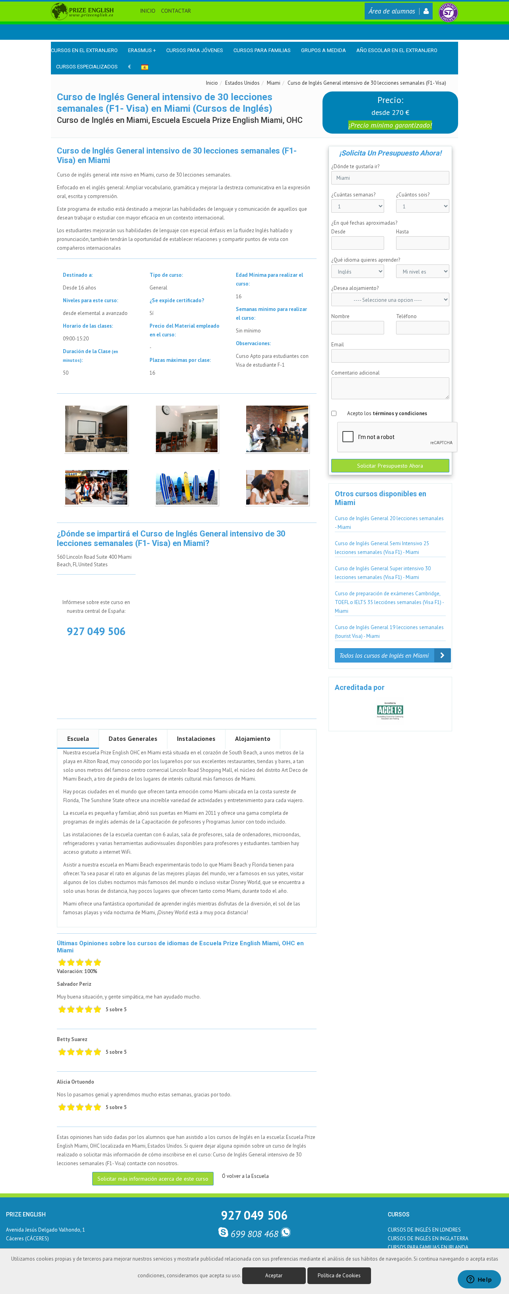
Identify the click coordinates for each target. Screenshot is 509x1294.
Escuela (78, 738)
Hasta (402, 231)
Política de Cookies (339, 1275)
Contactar (176, 10)
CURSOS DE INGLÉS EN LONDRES (424, 1229)
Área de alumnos (392, 11)
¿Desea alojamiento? (355, 288)
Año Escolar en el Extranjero (396, 50)
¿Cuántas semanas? (353, 194)
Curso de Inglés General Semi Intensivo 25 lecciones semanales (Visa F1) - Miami (382, 548)
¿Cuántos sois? (412, 194)
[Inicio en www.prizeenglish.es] (82, 11)
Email (337, 344)
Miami (273, 83)
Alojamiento (252, 738)
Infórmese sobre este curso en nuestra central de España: (96, 606)
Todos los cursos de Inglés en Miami (384, 655)
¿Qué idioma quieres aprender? (365, 259)
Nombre (340, 316)
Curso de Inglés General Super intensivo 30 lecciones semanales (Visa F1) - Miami (383, 573)
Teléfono (406, 316)
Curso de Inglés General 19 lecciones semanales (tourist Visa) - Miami (389, 631)
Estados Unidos (242, 83)
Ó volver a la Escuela (245, 1176)
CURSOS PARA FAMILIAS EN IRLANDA (428, 1247)
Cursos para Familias (262, 50)
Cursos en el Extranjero (84, 50)
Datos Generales (133, 738)
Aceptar (273, 1275)
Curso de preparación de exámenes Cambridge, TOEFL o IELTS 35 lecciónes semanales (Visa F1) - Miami (389, 602)
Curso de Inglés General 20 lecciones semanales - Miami (389, 522)
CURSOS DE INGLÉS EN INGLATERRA (428, 1238)
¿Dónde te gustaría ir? (355, 166)
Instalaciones (196, 738)
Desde (338, 231)
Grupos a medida (323, 50)
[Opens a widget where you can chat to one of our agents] (479, 1280)
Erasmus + (142, 50)
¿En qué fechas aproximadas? (364, 223)
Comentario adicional (355, 372)
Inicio (147, 10)
